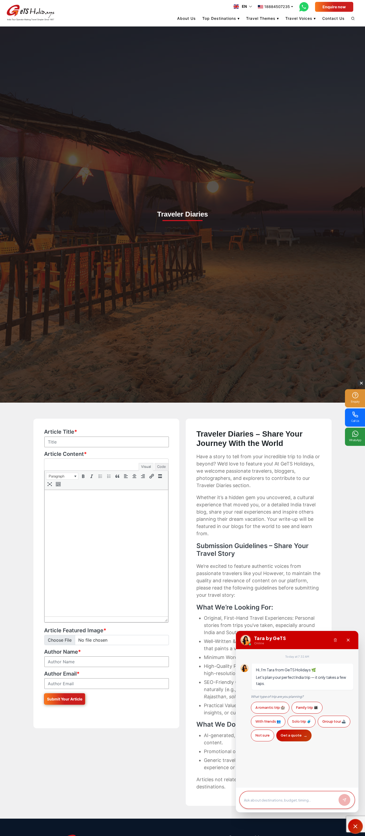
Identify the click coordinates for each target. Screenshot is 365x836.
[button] (62, 476)
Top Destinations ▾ (221, 18)
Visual (146, 466)
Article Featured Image (75, 630)
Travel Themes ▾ (262, 18)
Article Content (65, 454)
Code (161, 466)
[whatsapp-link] (304, 6)
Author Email (62, 673)
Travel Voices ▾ (300, 18)
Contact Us (333, 18)
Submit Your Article (64, 699)
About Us (186, 18)
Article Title (60, 431)
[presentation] (62, 476)
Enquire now (334, 7)
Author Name (62, 651)
